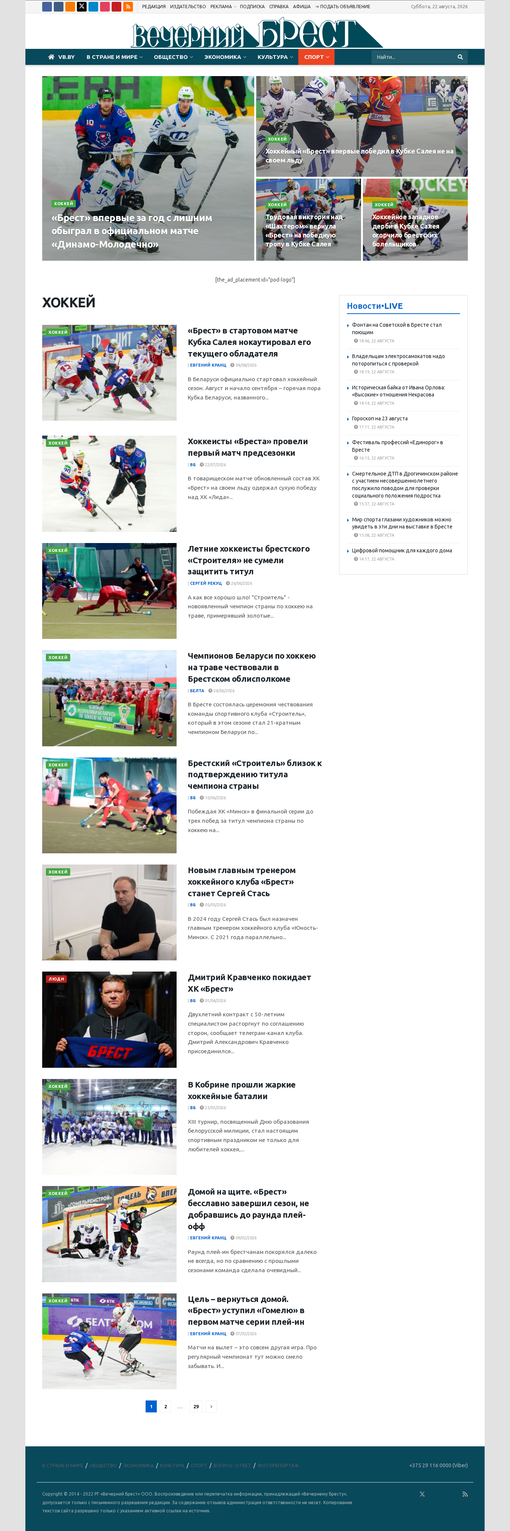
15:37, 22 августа (376, 504)
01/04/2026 (215, 1000)
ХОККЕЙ (63, 203)
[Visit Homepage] (255, 31)
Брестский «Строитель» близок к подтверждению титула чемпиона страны (255, 774)
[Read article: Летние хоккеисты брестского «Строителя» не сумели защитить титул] (109, 591)
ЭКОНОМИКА (222, 57)
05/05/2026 (215, 905)
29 (196, 1406)
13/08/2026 (281, 258)
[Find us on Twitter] (82, 6)
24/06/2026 (223, 690)
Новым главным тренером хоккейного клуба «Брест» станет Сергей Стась (241, 881)
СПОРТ (314, 57)
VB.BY (66, 57)
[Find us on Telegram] (93, 6)
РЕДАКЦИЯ (154, 6)
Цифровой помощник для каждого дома (402, 550)
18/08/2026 (281, 174)
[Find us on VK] (58, 6)
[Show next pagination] (211, 1406)
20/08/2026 (109, 258)
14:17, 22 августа (376, 559)
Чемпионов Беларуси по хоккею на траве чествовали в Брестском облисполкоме (252, 667)
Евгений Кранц (72, 258)
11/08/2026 (387, 258)
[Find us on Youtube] (116, 6)
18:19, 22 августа (376, 372)
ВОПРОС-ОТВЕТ (232, 1465)
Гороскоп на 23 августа (380, 418)
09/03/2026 (245, 1238)
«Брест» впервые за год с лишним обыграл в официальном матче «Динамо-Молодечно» (132, 230)
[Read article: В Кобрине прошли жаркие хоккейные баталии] (109, 1127)
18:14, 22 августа (376, 403)
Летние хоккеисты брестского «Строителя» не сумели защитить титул (249, 560)
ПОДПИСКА (252, 6)
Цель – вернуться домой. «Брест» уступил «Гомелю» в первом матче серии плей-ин (246, 1310)
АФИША (302, 6)
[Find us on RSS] (128, 6)
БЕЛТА (197, 690)
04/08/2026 (245, 365)
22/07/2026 (215, 464)
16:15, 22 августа (376, 458)
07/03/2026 (245, 1333)
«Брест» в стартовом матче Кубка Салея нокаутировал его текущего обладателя (249, 342)
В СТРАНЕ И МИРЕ (112, 57)
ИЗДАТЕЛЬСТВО (188, 6)
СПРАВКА (279, 6)
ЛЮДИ (56, 979)
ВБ (193, 464)
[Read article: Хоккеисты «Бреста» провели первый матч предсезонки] (109, 483)
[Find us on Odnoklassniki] (70, 6)
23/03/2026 (215, 1107)
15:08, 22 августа (376, 535)
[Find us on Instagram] (105, 6)
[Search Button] (461, 57)
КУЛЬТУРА (273, 57)
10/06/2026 (215, 798)
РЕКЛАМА (221, 6)
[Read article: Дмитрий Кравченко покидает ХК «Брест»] (109, 1019)
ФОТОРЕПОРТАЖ (278, 1465)
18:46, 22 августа (376, 341)
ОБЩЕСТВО (171, 57)
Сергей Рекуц (206, 583)
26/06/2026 (241, 583)
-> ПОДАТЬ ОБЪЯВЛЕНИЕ (342, 6)
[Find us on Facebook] (47, 6)
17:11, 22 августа (376, 427)
